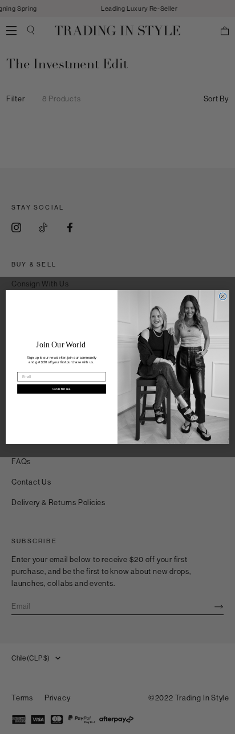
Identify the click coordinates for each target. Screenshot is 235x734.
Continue (61, 388)
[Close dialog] (222, 296)
